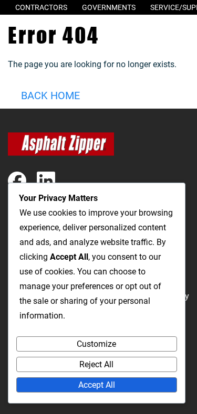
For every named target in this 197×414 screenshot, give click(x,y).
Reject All (96, 364)
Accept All (96, 385)
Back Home (50, 95)
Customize (96, 344)
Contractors (41, 7)
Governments (109, 7)
